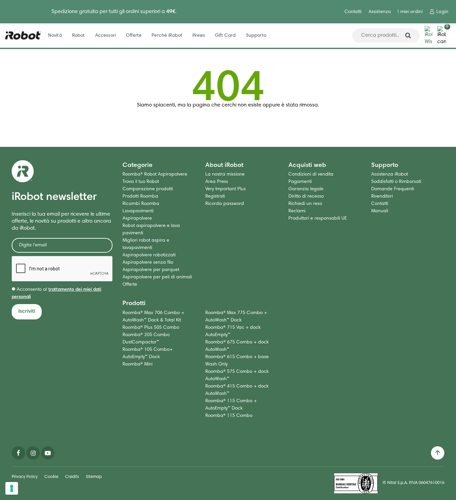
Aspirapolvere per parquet (151, 270)
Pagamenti (300, 182)
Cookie (51, 477)
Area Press (216, 182)
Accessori (105, 35)
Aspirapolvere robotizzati (149, 255)
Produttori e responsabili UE (317, 218)
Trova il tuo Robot (141, 182)
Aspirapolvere (137, 218)
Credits (72, 477)
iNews (198, 35)
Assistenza (380, 12)
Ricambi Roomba (141, 204)
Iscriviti (26, 311)
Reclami (296, 211)
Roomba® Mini (138, 364)
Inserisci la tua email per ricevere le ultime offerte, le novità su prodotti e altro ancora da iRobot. (61, 221)
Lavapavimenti (138, 211)
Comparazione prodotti (148, 189)
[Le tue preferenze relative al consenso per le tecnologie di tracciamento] (11, 488)
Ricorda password (224, 204)
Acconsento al (56, 293)
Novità (55, 35)
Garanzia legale (305, 189)
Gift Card (225, 35)
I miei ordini (410, 12)
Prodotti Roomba (140, 196)
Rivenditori (382, 196)
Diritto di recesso (306, 196)
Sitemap (94, 477)
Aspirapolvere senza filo (148, 262)
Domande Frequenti (392, 189)
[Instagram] (33, 453)
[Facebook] (18, 453)
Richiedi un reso (305, 204)
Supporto (256, 35)
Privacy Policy (25, 477)
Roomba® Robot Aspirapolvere (155, 174)
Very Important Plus (225, 189)
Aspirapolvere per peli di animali (157, 277)
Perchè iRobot (167, 35)
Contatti (353, 12)
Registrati (215, 196)
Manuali (379, 211)
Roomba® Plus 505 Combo (151, 327)
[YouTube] (47, 453)
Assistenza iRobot (389, 174)
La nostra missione (225, 174)
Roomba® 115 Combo (228, 416)
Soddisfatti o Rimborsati (396, 182)
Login (442, 12)
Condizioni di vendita (310, 174)
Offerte (134, 35)
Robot (78, 35)
